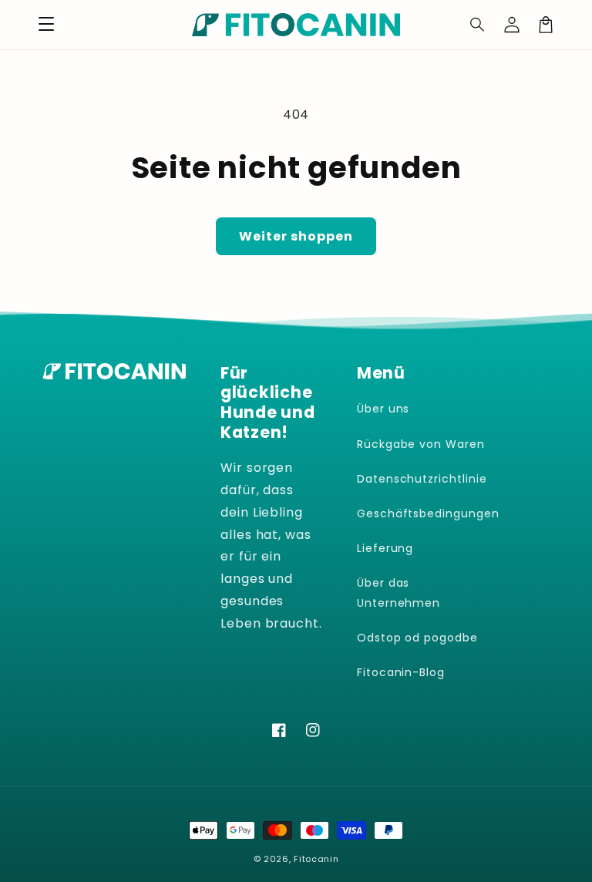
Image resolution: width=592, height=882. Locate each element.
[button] (478, 25)
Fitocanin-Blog (401, 672)
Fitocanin (316, 859)
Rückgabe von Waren (421, 444)
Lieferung (385, 548)
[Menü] (46, 25)
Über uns (383, 408)
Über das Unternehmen (399, 592)
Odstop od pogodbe (417, 637)
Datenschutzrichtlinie (422, 478)
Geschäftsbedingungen (428, 513)
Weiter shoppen (296, 236)
